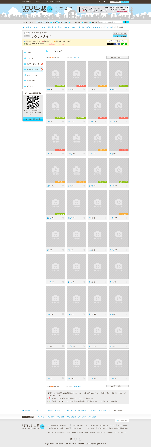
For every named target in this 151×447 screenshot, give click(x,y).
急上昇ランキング (65, 428)
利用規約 (109, 432)
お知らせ (50, 432)
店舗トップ (31, 52)
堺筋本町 (40, 22)
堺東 (60, 22)
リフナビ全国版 (28, 417)
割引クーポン (31, 80)
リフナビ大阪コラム (75, 22)
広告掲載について (60, 432)
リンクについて (91, 428)
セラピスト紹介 (34, 69)
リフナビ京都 (60, 417)
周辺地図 (30, 86)
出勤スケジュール (34, 64)
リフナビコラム (111, 425)
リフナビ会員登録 (71, 432)
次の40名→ (77, 57)
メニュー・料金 (32, 75)
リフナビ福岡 (92, 417)
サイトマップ (101, 432)
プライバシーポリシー (120, 432)
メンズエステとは (53, 428)
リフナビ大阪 (40, 417)
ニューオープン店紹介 (78, 425)
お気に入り (94, 22)
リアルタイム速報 (53, 425)
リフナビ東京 (82, 417)
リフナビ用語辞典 (122, 425)
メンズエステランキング (78, 428)
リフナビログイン (83, 432)
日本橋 (54, 22)
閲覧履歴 (86, 22)
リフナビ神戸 (50, 417)
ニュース (30, 58)
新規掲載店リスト (65, 425)
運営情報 (92, 432)
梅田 (66, 22)
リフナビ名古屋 (71, 417)
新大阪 (47, 22)
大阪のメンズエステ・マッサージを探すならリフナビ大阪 (76, 444)
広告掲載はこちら (111, 428)
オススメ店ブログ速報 (92, 425)
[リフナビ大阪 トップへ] (37, 9)
